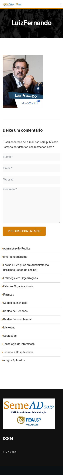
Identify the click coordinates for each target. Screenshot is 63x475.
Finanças (8, 294)
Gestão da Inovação (15, 302)
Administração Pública (16, 248)
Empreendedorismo (15, 256)
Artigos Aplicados (14, 360)
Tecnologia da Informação (19, 344)
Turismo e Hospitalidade (18, 352)
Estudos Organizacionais (18, 286)
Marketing (9, 327)
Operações (10, 335)
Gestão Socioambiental (17, 319)
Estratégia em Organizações (20, 278)
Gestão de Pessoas (15, 311)
